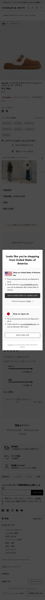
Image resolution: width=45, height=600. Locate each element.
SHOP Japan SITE (22, 335)
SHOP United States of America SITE (22, 295)
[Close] (39, 252)
